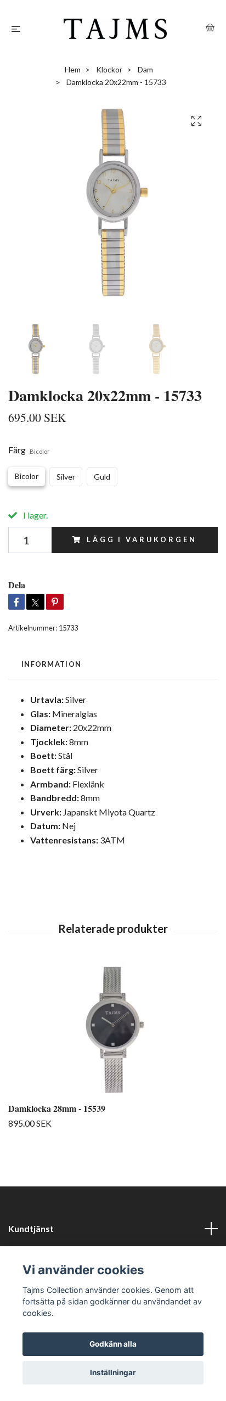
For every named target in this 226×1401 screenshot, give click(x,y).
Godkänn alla (113, 1344)
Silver (65, 476)
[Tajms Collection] (115, 28)
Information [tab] (51, 664)
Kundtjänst (31, 1228)
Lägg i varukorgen (141, 539)
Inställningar (113, 1372)
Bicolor (26, 476)
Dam (145, 69)
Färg (29, 450)
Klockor (109, 69)
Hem (73, 69)
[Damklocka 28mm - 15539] (113, 1030)
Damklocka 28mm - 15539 (56, 1108)
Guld (102, 476)
